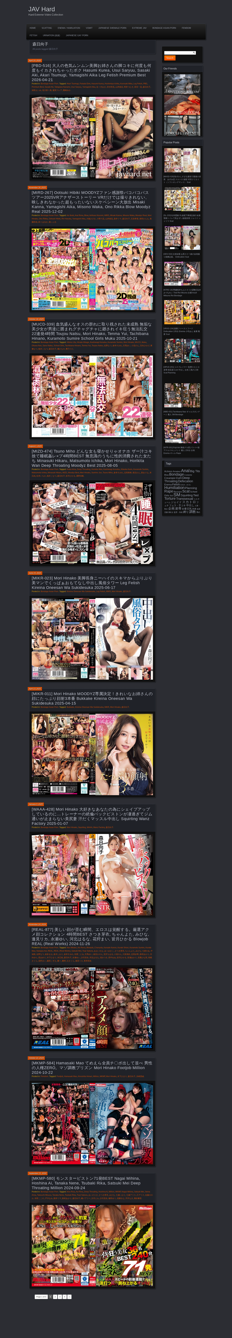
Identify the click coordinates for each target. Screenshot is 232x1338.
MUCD (138, 342)
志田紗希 (135, 954)
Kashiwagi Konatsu (98, 342)
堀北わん (136, 473)
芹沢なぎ (129, 1198)
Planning (191, 488)
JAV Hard (41, 9)
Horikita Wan (96, 469)
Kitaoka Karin (126, 469)
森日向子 (146, 87)
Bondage (176, 474)
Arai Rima (79, 215)
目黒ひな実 (142, 957)
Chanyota (98, 947)
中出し (190, 505)
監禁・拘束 (178, 512)
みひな (138, 951)
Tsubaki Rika (70, 1195)
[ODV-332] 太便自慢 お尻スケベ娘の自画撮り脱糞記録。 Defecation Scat (182, 255)
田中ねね (112, 957)
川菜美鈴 (126, 954)
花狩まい (42, 961)
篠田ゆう (112, 1198)
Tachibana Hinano (73, 345)
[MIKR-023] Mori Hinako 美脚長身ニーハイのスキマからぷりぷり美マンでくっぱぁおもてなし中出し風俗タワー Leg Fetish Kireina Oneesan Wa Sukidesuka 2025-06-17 (92, 583)
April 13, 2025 (35, 689)
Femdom (186, 28)
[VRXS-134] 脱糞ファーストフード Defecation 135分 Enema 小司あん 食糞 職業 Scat (182, 331)
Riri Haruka (66, 219)
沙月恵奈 (85, 957)
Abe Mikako (72, 947)
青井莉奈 (87, 961)
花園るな (121, 1198)
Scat (186, 491)
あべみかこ (109, 951)
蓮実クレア (57, 90)
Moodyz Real (141, 215)
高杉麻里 (138, 1198)
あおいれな (98, 951)
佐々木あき (101, 87)
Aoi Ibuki (70, 215)
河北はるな (94, 957)
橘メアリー (85, 1198)
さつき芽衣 (119, 951)
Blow (86, 215)
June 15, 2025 (35, 573)
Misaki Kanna (116, 215)
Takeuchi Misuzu (44, 1195)
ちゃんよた (130, 951)
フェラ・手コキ (177, 505)
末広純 (60, 957)
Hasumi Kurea (97, 84)
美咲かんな (144, 219)
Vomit (89, 28)
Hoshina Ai (103, 1192)
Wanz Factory (99, 827)
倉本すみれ (117, 345)
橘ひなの (61, 349)
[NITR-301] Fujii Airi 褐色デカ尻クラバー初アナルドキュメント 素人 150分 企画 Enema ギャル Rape (181, 450)
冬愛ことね (79, 954)
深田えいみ (36, 90)
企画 (171, 508)
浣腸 (166, 512)
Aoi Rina (79, 1192)
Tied (196, 495)
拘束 (194, 509)
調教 (192, 511)
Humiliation (174, 487)
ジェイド (176, 502)
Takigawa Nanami (62, 87)
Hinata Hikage (83, 342)
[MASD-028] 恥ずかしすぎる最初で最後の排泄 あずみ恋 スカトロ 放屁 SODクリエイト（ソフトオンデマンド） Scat (182, 179)
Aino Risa (71, 1192)
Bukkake (70, 707)
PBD (145, 84)
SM (176, 494)
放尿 (198, 509)
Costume (188, 475)
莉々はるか (43, 222)
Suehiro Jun (96, 473)
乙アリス (140, 1195)
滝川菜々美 (47, 90)
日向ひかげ (144, 345)
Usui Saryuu (76, 87)
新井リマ (117, 219)
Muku (144, 342)
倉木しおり (58, 954)
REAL (50, 951)
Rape (168, 491)
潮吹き (170, 512)
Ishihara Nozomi (96, 215)
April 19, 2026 (35, 60)
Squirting (82, 827)
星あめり (42, 957)
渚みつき (103, 957)
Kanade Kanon (110, 947)
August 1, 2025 (35, 446)
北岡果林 (128, 473)
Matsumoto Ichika (39, 473)
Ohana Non (37, 345)
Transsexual (184, 498)
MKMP (102, 1076)
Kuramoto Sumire (115, 342)
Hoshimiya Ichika (112, 84)
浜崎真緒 (140, 1076)
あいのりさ (93, 1195)
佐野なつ (108, 345)
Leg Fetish (137, 84)
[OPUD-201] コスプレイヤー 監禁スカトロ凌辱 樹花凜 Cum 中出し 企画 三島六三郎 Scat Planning (181, 370)
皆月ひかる (70, 476)
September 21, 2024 (37, 1173)
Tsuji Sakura (87, 951)
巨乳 (189, 508)
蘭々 (59, 961)
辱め (198, 512)
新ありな (145, 473)
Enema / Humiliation (69, 28)
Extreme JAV (139, 28)
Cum (179, 478)
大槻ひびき (91, 219)
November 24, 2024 (37, 924)
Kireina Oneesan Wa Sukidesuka (81, 591)
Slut (171, 496)
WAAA (89, 827)
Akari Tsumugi (73, 84)
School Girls (59, 345)
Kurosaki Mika (126, 84)
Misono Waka (128, 215)
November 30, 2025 (37, 188)
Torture (170, 498)
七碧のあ (146, 951)
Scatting (47, 28)
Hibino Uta (71, 342)
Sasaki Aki (49, 87)
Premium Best (38, 87)
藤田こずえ (51, 961)
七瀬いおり (120, 1195)
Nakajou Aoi (41, 951)
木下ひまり (51, 957)
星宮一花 (138, 87)
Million (96, 1076)
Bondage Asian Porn (164, 28)
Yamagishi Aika (88, 87)
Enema (168, 484)
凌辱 (178, 508)
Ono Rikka (43, 219)
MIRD (106, 215)
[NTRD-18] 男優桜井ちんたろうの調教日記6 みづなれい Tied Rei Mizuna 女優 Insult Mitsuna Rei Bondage (182, 293)
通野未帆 (80, 476)
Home (33, 28)
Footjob (60, 1076)
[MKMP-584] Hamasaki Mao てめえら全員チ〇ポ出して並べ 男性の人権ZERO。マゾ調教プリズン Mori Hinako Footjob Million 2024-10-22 (92, 1068)
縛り (186, 511)
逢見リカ (79, 961)
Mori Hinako (129, 342)
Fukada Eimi (85, 84)
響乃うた (69, 349)
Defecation (185, 481)
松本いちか (41, 476)
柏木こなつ (43, 349)
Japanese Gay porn (77, 35)
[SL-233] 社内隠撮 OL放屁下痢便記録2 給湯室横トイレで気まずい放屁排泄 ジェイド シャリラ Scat (182, 218)
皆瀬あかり (132, 957)
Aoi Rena (81, 947)
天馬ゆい (127, 345)
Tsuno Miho (108, 473)
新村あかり (144, 954)
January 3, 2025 (36, 804)
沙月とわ (95, 1198)
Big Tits (195, 471)
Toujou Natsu (97, 345)
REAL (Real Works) (62, 951)
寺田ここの (39, 1198)
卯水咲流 (110, 87)
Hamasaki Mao (70, 1076)
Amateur (177, 471)
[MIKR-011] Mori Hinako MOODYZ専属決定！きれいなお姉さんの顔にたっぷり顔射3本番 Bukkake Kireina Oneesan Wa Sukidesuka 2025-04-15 (92, 698)
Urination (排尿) (51, 35)
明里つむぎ (128, 87)
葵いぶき (52, 222)
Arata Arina (71, 469)
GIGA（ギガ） (186, 485)
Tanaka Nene (58, 1195)
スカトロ (189, 502)
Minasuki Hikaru (55, 473)
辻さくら (70, 961)
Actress (168, 471)
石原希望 (134, 219)
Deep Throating (83, 469)
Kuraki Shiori (123, 947)
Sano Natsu (48, 345)
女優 (184, 508)
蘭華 (64, 961)
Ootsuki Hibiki (55, 219)
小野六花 (100, 219)
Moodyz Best (73, 473)
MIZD (64, 473)
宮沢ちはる (108, 954)
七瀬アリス (131, 1195)
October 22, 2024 (36, 1058)
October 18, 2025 (36, 319)
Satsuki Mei (76, 951)
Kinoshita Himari (85, 1076)
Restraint (178, 492)
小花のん (135, 345)
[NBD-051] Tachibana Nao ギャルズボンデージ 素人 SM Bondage (182, 413)
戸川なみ (49, 1198)
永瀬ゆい (76, 957)
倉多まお (49, 954)
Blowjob (89, 947)
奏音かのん (98, 954)
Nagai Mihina (127, 1192)
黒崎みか (67, 90)
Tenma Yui (86, 345)
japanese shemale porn (112, 28)
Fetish (33, 35)
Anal (185, 470)
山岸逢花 (119, 87)
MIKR (108, 591)
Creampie (169, 478)
